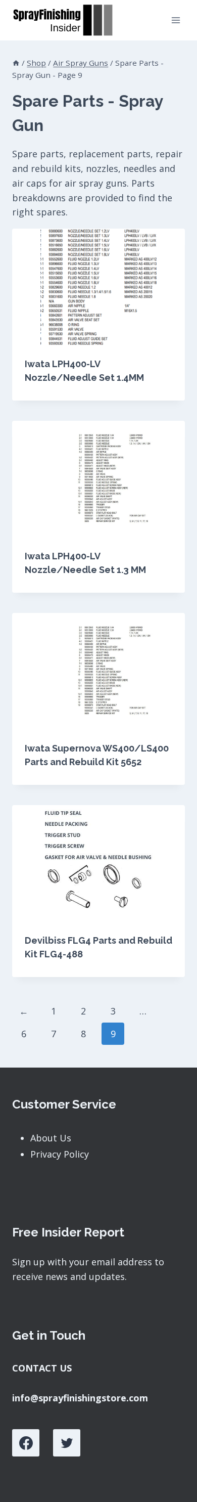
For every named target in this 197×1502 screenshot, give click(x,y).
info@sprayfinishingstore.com (80, 1398)
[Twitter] (66, 1442)
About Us (50, 1138)
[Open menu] (175, 20)
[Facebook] (25, 1442)
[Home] (16, 63)
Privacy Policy (59, 1154)
